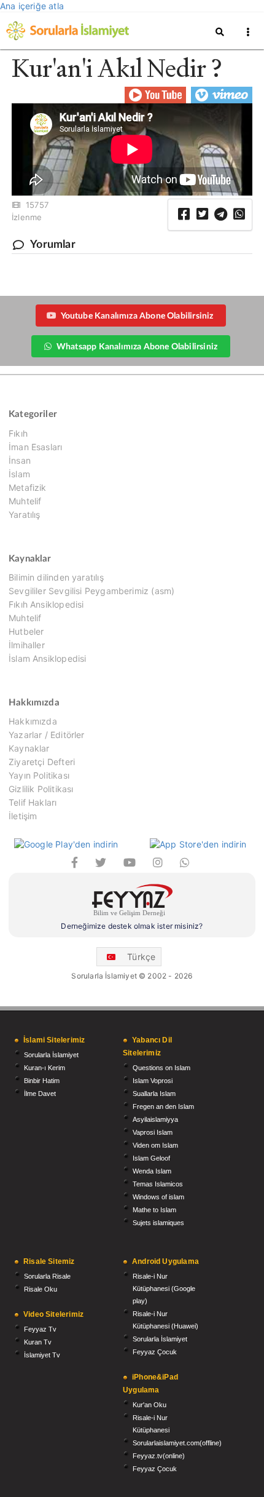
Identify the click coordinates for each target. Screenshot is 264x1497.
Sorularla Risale (47, 1276)
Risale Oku (40, 1289)
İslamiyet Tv (42, 1355)
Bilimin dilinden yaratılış (56, 577)
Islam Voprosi (153, 1080)
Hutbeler (26, 631)
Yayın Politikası (39, 775)
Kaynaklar (29, 748)
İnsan (20, 460)
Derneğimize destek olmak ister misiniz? (132, 926)
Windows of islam (158, 1197)
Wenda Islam (152, 1171)
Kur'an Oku (149, 1404)
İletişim (23, 816)
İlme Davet (40, 1093)
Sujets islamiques (158, 1222)
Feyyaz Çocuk (155, 1352)
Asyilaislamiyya (155, 1119)
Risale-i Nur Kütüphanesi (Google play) (164, 1288)
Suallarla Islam (154, 1093)
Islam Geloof (151, 1158)
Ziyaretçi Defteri (42, 761)
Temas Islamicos (158, 1184)
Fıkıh (18, 434)
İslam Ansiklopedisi (47, 658)
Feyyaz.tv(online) (159, 1455)
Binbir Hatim (42, 1080)
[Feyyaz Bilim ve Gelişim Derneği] (132, 902)
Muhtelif (25, 501)
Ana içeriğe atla (32, 6)
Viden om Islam (155, 1145)
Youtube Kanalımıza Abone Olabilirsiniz (137, 315)
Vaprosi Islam (153, 1132)
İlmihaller (27, 645)
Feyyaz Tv (40, 1329)
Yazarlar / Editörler (47, 734)
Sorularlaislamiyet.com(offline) (177, 1443)
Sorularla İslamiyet (51, 1054)
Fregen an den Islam (163, 1106)
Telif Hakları (32, 802)
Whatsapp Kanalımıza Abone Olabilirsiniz (136, 346)
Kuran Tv (38, 1342)
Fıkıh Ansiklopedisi (46, 604)
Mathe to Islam (154, 1209)
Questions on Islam (161, 1067)
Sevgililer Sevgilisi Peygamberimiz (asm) (91, 591)
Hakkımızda (33, 721)
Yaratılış (25, 514)
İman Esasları (35, 447)
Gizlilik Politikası (41, 789)
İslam (19, 474)
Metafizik (28, 487)
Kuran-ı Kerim (44, 1067)
